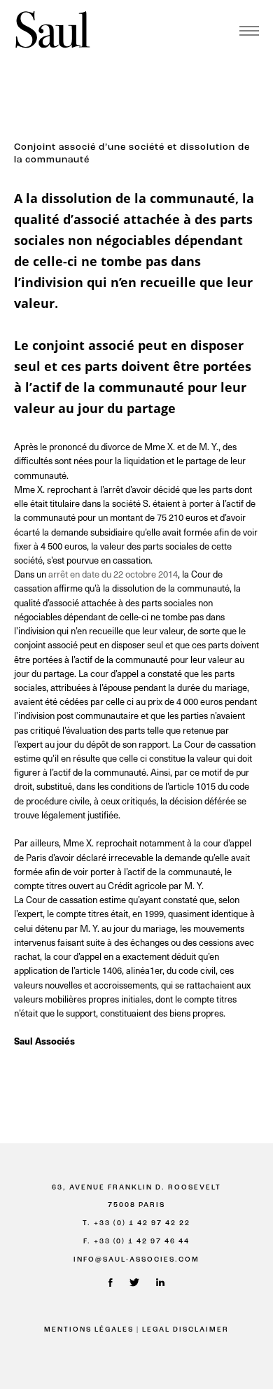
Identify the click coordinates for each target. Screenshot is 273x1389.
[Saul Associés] (52, 30)
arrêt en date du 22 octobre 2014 (113, 573)
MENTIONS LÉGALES (89, 1330)
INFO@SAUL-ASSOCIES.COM (137, 1260)
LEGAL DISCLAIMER (185, 1330)
